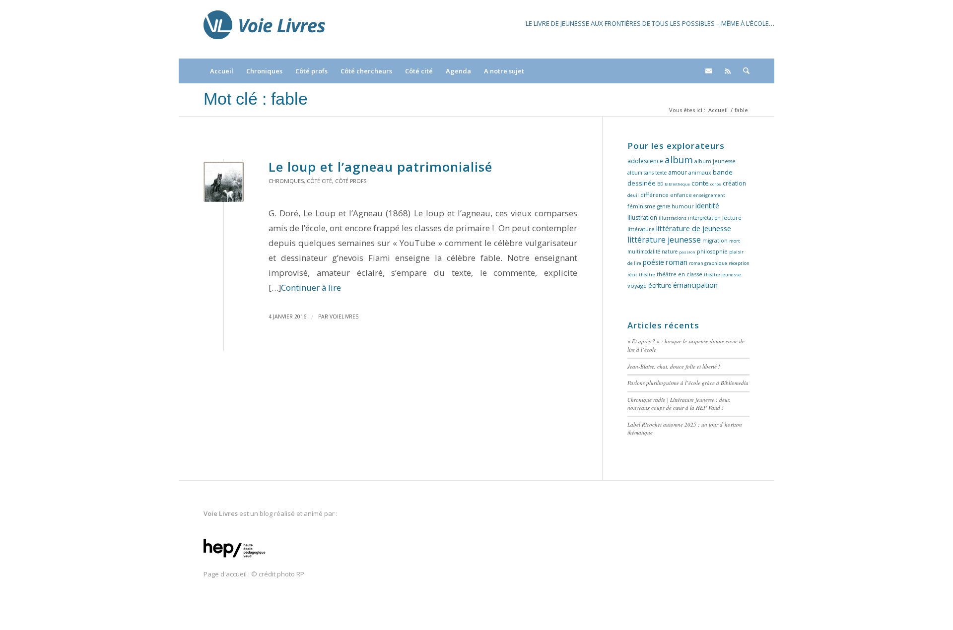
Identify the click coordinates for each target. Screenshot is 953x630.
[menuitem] (222, 71)
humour (683, 206)
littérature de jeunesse (693, 228)
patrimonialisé (380, 167)
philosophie (712, 251)
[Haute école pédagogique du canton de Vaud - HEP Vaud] (235, 558)
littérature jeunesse (664, 239)
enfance (681, 194)
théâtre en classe (679, 274)
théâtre (647, 274)
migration (715, 240)
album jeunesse (715, 161)
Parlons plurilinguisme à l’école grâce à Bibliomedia (688, 382)
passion (687, 251)
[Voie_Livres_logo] (264, 29)
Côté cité (319, 181)
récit (632, 274)
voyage (637, 285)
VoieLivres (344, 316)
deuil (633, 195)
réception (739, 263)
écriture (660, 285)
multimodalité (643, 251)
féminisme (641, 206)
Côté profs (350, 181)
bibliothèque (677, 184)
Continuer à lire (311, 287)
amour (677, 172)
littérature (641, 229)
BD (660, 184)
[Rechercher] (743, 71)
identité (707, 205)
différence (654, 194)
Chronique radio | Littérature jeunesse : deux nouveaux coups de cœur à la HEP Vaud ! (678, 404)
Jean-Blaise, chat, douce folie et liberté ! (673, 366)
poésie (653, 262)
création (734, 183)
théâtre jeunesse (722, 274)
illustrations (672, 218)
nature (670, 251)
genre (663, 206)
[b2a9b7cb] (224, 182)
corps (715, 184)
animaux (699, 172)
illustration (642, 217)
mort (734, 241)
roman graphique (708, 263)
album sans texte (647, 172)
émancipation (695, 285)
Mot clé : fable (256, 98)
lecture (732, 217)
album (679, 159)
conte (700, 183)
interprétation (704, 217)
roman (676, 262)
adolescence (645, 161)
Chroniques (286, 181)
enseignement (709, 195)
